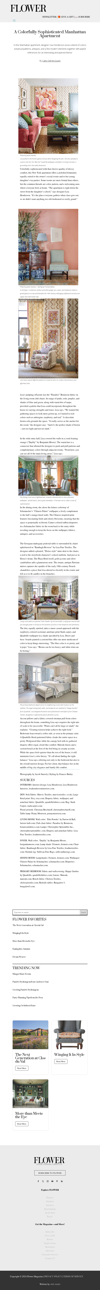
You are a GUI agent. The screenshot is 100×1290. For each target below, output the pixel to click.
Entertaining (50, 1208)
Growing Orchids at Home (24, 1005)
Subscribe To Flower (49, 1172)
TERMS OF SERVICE (73, 1276)
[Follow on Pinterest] (57, 1181)
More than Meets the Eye (23, 941)
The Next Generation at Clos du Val (27, 925)
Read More (21, 1068)
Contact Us (50, 1258)
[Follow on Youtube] (52, 1181)
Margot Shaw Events (21, 974)
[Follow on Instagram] (47, 1181)
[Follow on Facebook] (38, 1181)
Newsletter (49, 16)
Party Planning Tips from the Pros (27, 997)
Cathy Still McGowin (51, 60)
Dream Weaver (19, 957)
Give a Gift (50, 1235)
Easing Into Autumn (21, 949)
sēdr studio (55, 1284)
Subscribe (50, 1231)
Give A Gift (67, 16)
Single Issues (50, 1243)
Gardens (50, 1201)
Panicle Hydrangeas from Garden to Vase (30, 982)
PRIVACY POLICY (53, 1276)
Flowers (50, 1197)
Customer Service (50, 1254)
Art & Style (50, 1212)
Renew (50, 1239)
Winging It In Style (20, 933)
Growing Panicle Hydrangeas (25, 990)
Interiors (50, 1205)
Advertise (50, 1250)
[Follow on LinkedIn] (62, 1181)
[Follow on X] (43, 1181)
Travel (50, 1216)
